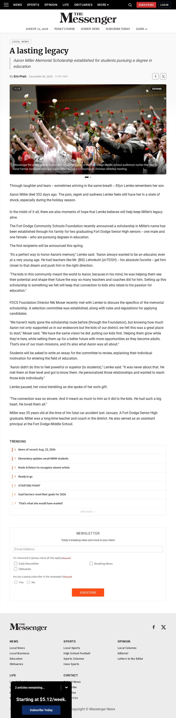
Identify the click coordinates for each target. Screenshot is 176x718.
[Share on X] (163, 76)
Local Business (19, 653)
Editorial (123, 653)
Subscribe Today (118, 28)
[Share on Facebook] (155, 76)
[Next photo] (160, 129)
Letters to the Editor (130, 658)
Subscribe (146, 4)
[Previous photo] (16, 129)
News (17, 4)
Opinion (51, 4)
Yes (21, 582)
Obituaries (83, 4)
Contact (71, 675)
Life (66, 4)
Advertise (70, 692)
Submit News (90, 28)
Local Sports (72, 648)
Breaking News (103, 563)
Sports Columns (74, 658)
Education (16, 658)
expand (157, 89)
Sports (33, 4)
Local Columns (127, 648)
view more (86, 511)
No (33, 582)
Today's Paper (64, 28)
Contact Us (71, 698)
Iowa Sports (71, 664)
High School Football (77, 653)
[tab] (87, 177)
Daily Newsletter (29, 563)
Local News (20, 41)
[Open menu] (6, 5)
